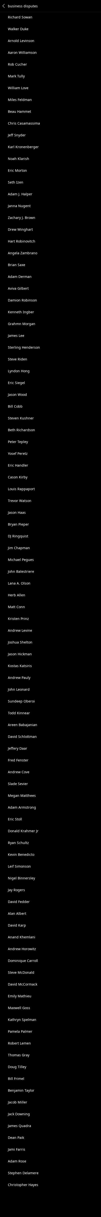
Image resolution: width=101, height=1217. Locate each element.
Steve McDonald (21, 972)
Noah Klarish (18, 158)
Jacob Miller (17, 1102)
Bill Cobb (15, 406)
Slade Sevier (18, 783)
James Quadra (19, 1125)
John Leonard (19, 689)
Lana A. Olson (19, 583)
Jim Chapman (19, 547)
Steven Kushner (21, 418)
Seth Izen (15, 182)
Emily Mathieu (19, 996)
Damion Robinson (22, 300)
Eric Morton (17, 170)
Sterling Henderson (24, 347)
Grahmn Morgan (21, 323)
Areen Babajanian (22, 724)
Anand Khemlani (21, 937)
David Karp (17, 925)
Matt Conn (16, 606)
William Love (18, 88)
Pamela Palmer (20, 1031)
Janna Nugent (19, 205)
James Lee (16, 335)
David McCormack (22, 984)
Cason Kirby (17, 477)
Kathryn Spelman (22, 1019)
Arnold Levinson (21, 40)
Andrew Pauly (19, 677)
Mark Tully (16, 76)
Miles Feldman (20, 99)
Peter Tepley (18, 441)
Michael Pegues (21, 559)
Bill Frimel (16, 1078)
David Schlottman (22, 736)
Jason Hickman (20, 654)
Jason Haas (17, 512)
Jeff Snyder (17, 135)
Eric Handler (18, 465)
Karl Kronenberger (23, 146)
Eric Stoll (15, 819)
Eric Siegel (16, 382)
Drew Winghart (20, 229)
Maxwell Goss (19, 1007)
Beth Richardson (21, 430)
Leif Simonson (19, 866)
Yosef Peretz (18, 453)
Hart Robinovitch (21, 241)
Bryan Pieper (18, 524)
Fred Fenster (18, 760)
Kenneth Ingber (21, 312)
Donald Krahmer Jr (23, 831)
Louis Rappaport (21, 489)
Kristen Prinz (18, 618)
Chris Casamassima (24, 123)
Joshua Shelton (20, 642)
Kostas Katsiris (20, 665)
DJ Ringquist (18, 536)
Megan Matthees (22, 795)
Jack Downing (19, 1114)
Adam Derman (20, 276)
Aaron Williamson (22, 52)
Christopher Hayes (23, 1184)
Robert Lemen (19, 1043)
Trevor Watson (19, 500)
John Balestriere (21, 571)
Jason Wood (17, 394)
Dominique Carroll (23, 960)
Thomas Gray (18, 1055)
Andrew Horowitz (22, 948)
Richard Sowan (20, 17)
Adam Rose (17, 1161)
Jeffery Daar (17, 748)
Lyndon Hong (19, 371)
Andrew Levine (20, 630)
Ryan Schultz (18, 842)
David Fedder (19, 901)
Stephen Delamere (23, 1173)
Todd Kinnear (19, 713)
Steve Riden (17, 359)
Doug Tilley (17, 1066)
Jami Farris (16, 1149)
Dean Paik (16, 1137)
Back (4, 6)
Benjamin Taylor (21, 1090)
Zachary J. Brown (21, 217)
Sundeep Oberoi (21, 701)
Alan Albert (17, 913)
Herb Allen (16, 595)
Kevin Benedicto (21, 854)
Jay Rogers (16, 890)
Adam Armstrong (22, 807)
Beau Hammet (19, 111)
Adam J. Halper (20, 194)
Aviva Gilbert (18, 288)
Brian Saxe (16, 264)
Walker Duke (18, 29)
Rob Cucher (17, 64)
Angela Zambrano (22, 253)
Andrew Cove (18, 772)
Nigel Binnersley (21, 878)
